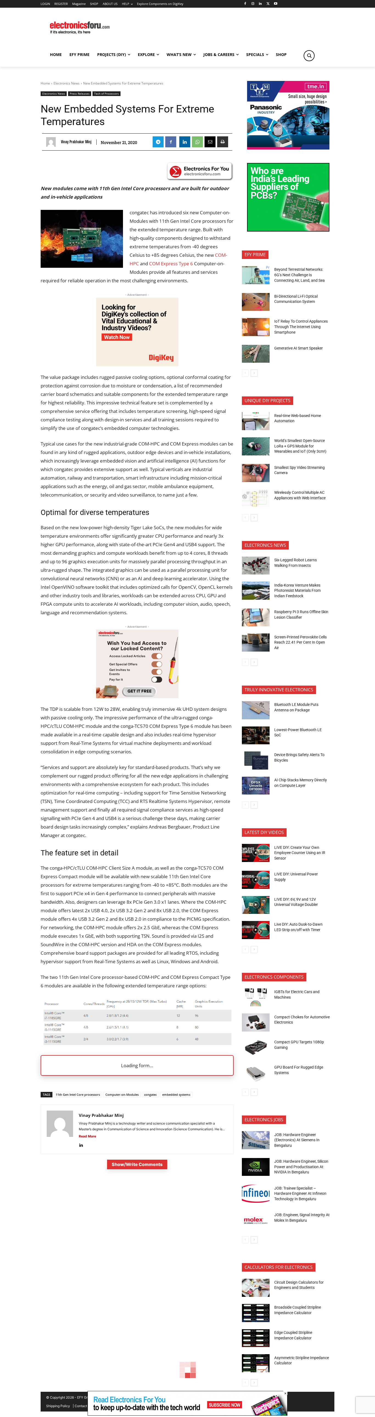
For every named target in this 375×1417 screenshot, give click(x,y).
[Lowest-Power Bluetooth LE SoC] (256, 735)
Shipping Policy (58, 1406)
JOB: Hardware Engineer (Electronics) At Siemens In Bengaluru (297, 1140)
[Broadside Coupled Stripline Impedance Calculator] (256, 1313)
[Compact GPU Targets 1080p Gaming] (256, 1048)
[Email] (210, 141)
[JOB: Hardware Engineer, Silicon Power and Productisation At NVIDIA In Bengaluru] (256, 1167)
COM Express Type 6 (171, 263)
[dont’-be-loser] (187, 1414)
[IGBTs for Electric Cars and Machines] (256, 997)
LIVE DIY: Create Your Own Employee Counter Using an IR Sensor (299, 852)
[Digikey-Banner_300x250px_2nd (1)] (137, 364)
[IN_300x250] (288, 148)
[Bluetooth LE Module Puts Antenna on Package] (256, 710)
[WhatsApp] (197, 141)
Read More (87, 1136)
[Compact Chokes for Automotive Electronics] (256, 1022)
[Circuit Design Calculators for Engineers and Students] (256, 1288)
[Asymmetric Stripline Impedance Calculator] (256, 1363)
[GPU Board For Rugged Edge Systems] (256, 1073)
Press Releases (79, 93)
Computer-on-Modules (122, 1094)
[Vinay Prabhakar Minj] (52, 142)
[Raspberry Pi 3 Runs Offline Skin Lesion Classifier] (256, 618)
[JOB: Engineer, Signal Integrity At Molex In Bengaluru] (256, 1221)
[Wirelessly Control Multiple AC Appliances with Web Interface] (256, 498)
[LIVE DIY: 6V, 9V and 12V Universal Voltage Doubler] (256, 905)
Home (45, 83)
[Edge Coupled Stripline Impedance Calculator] (256, 1338)
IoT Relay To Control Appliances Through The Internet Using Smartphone (301, 326)
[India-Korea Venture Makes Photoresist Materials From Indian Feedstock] (256, 591)
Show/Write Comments (137, 1164)
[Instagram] (253, 4)
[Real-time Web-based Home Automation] (256, 421)
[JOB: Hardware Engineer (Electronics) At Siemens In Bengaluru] (256, 1140)
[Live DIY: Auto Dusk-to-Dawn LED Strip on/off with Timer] (256, 930)
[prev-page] (245, 373)
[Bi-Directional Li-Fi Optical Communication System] (256, 302)
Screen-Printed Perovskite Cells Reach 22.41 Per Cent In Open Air (300, 642)
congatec (150, 1094)
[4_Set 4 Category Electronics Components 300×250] (288, 230)
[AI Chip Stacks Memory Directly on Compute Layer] (256, 786)
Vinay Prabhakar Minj (76, 142)
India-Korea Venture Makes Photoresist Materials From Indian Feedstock (297, 590)
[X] (268, 4)
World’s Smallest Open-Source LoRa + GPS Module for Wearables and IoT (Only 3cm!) (300, 445)
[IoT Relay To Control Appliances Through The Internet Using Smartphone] (256, 327)
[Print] (222, 141)
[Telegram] (158, 141)
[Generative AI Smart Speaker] (256, 354)
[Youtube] (276, 4)
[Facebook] (245, 4)
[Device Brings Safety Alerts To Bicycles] (256, 760)
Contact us (83, 1406)
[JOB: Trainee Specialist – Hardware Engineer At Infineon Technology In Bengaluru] (256, 1194)
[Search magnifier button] (309, 55)
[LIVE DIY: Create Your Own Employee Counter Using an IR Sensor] (256, 853)
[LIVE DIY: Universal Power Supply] (256, 880)
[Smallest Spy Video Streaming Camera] (256, 473)
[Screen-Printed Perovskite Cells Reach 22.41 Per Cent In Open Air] (256, 642)
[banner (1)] (137, 696)
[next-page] (254, 373)
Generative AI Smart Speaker (298, 348)
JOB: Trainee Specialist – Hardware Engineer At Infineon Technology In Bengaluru (300, 1193)
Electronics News (67, 83)
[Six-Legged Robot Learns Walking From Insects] (256, 566)
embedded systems (176, 1094)
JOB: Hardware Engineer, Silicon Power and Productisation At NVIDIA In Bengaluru (301, 1166)
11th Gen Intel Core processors (78, 1094)
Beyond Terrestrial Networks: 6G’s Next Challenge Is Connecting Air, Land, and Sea (300, 274)
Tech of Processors (106, 93)
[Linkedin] (260, 4)
